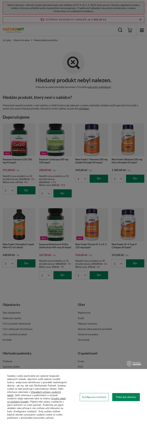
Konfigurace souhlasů (94, 396)
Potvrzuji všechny (126, 396)
